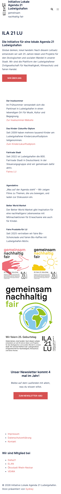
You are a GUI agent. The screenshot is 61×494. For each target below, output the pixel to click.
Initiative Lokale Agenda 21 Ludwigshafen (19, 5)
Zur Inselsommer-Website (19, 120)
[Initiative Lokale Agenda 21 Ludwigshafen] (4, 9)
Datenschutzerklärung (19, 437)
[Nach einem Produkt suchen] (52, 9)
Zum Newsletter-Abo (30, 395)
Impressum (13, 433)
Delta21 (12, 460)
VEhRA (11, 471)
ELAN (11, 463)
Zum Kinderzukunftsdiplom (20, 144)
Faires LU (11, 171)
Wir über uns (14, 78)
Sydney (29, 488)
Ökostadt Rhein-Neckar (20, 467)
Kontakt (12, 441)
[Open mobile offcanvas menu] (58, 9)
